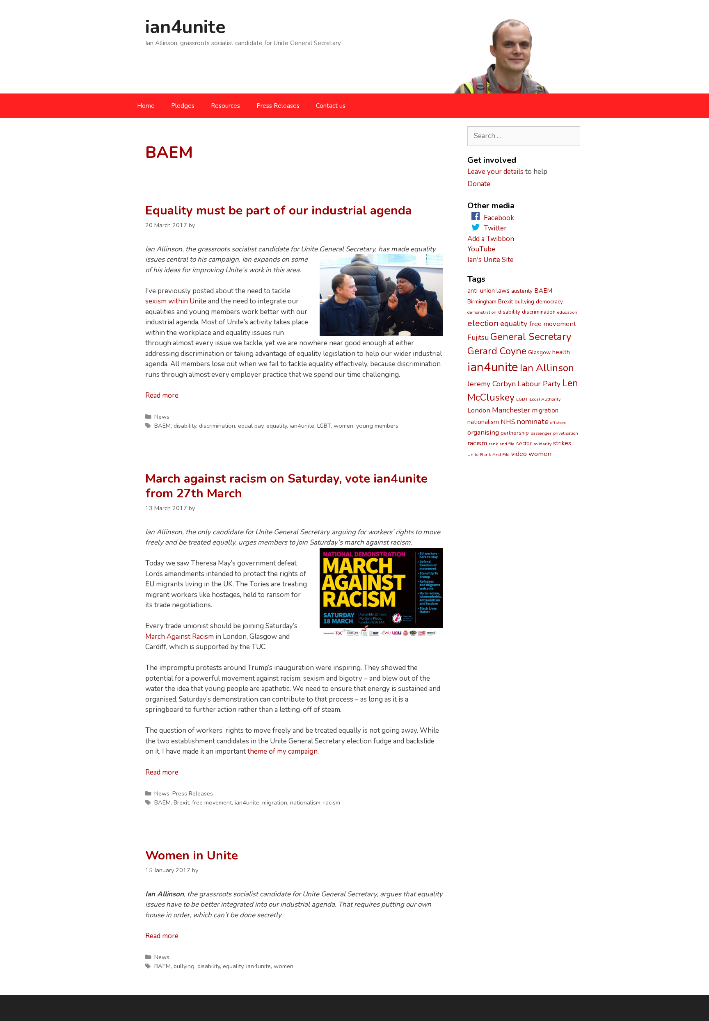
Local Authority (545, 399)
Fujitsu (478, 337)
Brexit (181, 802)
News (161, 417)
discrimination (217, 426)
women (343, 426)
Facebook (499, 218)
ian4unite (185, 27)
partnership (515, 433)
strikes (562, 443)
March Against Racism (179, 636)
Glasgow (539, 352)
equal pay (250, 426)
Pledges (182, 106)
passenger (541, 433)
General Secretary (530, 336)
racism (331, 802)
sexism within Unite (175, 301)
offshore (558, 422)
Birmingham (481, 301)
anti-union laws (488, 291)
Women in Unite (191, 855)
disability (185, 426)
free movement (212, 802)
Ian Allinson (547, 368)
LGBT (324, 426)
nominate (533, 421)
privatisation (565, 433)
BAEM (162, 426)
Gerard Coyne (496, 351)
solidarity (542, 444)
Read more (161, 395)
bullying (184, 966)
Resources (225, 106)
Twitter (495, 228)
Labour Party (538, 384)
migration (274, 802)
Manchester (511, 410)
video (519, 454)
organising (483, 432)
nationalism (305, 802)
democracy (549, 301)
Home (146, 106)
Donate (478, 184)
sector (524, 443)
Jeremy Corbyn (491, 384)
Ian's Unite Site (490, 259)
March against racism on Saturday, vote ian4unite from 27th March (286, 486)
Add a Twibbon (490, 239)
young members (377, 426)
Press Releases (278, 106)
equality (276, 426)
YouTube (481, 249)
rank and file (502, 444)
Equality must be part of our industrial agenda (278, 210)
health (561, 352)
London (478, 410)
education (567, 312)
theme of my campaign (282, 751)
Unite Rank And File (488, 454)
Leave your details (495, 171)
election (483, 323)
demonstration (481, 312)
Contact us (330, 106)
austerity (522, 291)
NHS (508, 421)
